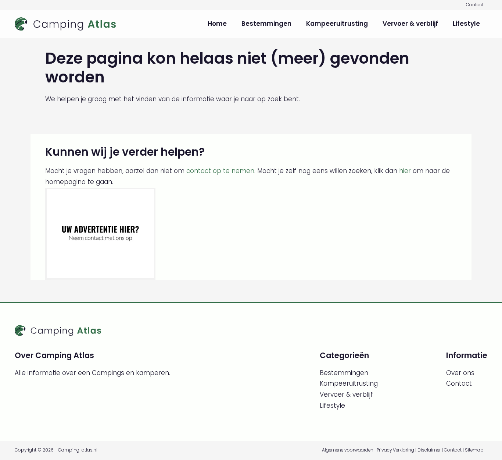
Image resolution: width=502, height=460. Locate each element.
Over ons (460, 372)
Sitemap (474, 450)
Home (217, 23)
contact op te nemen (220, 170)
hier (405, 170)
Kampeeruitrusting (337, 23)
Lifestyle (466, 23)
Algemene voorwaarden (347, 450)
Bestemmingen (266, 23)
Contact (475, 5)
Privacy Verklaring (395, 450)
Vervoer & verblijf (410, 23)
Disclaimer (429, 450)
